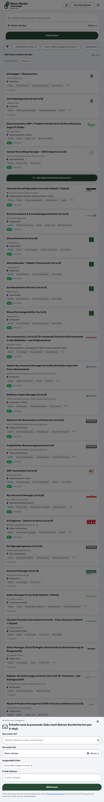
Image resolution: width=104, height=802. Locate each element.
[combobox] (51, 740)
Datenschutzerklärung (55, 794)
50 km (93, 753)
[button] (31, 766)
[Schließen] (98, 721)
